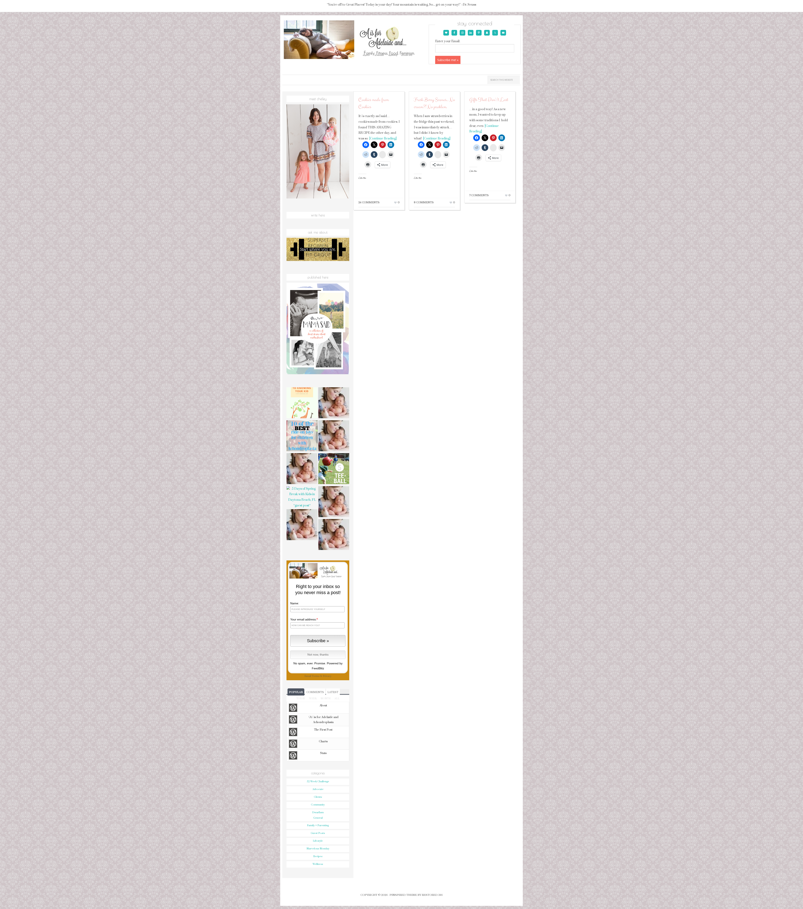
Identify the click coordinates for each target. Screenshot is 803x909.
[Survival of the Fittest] (301, 525)
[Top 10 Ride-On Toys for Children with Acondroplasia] (301, 436)
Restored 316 (432, 895)
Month (325, 698)
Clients (318, 797)
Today (300, 698)
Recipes (317, 856)
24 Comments (369, 202)
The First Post (323, 730)
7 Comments (479, 195)
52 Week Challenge (318, 781)
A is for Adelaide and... (355, 39)
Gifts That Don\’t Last (488, 100)
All (336, 698)
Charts (323, 741)
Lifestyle (318, 841)
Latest (332, 692)
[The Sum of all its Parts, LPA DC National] (333, 403)
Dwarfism (318, 812)
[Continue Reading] (382, 139)
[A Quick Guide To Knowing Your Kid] (301, 403)
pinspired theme (403, 895)
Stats (323, 753)
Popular (296, 692)
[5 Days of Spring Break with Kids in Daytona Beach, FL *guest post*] (301, 497)
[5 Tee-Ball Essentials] (333, 469)
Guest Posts (318, 833)
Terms (316, 676)
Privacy (327, 676)
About (323, 705)
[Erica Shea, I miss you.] (301, 469)
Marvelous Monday (318, 848)
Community (318, 804)
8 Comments (424, 202)
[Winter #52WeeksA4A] (333, 502)
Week (313, 698)
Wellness (318, 864)
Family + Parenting (318, 825)
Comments (315, 692)
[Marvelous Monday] (333, 436)
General (318, 818)
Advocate (318, 789)
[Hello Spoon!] (333, 535)
